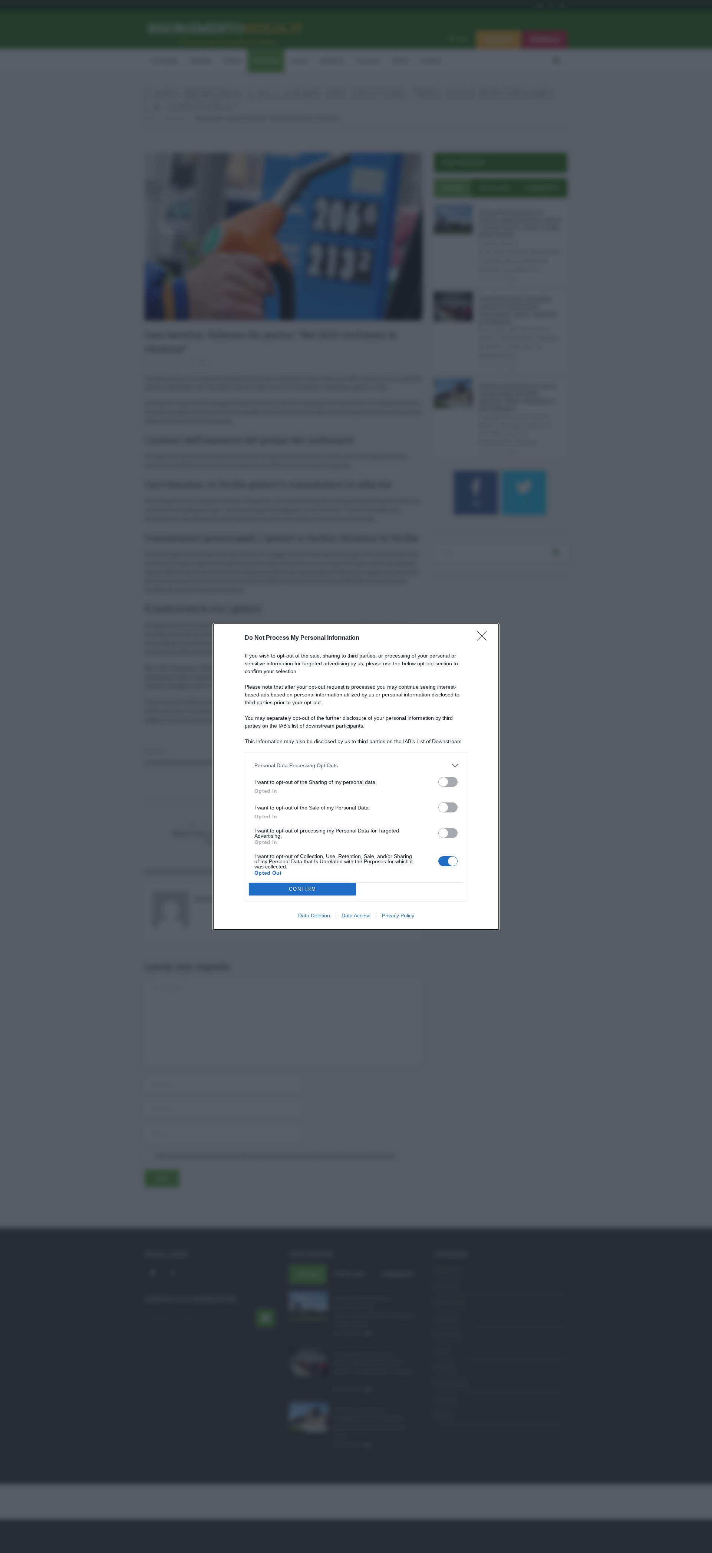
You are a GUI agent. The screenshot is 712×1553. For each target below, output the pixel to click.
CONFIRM (302, 889)
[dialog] (356, 777)
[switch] (448, 782)
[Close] (484, 638)
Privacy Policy (398, 915)
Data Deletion (314, 915)
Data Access (356, 915)
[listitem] (356, 765)
